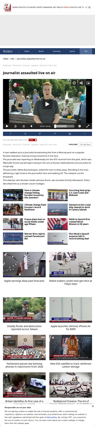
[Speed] (77, 4)
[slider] (65, 423)
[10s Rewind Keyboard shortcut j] (13, 423)
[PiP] (91, 4)
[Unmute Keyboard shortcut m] (30, 423)
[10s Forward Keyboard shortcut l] (22, 423)
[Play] (47, 213)
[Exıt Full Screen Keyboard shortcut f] (90, 423)
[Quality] (81, 423)
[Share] (84, 4)
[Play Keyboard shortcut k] (4, 423)
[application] (47, 213)
